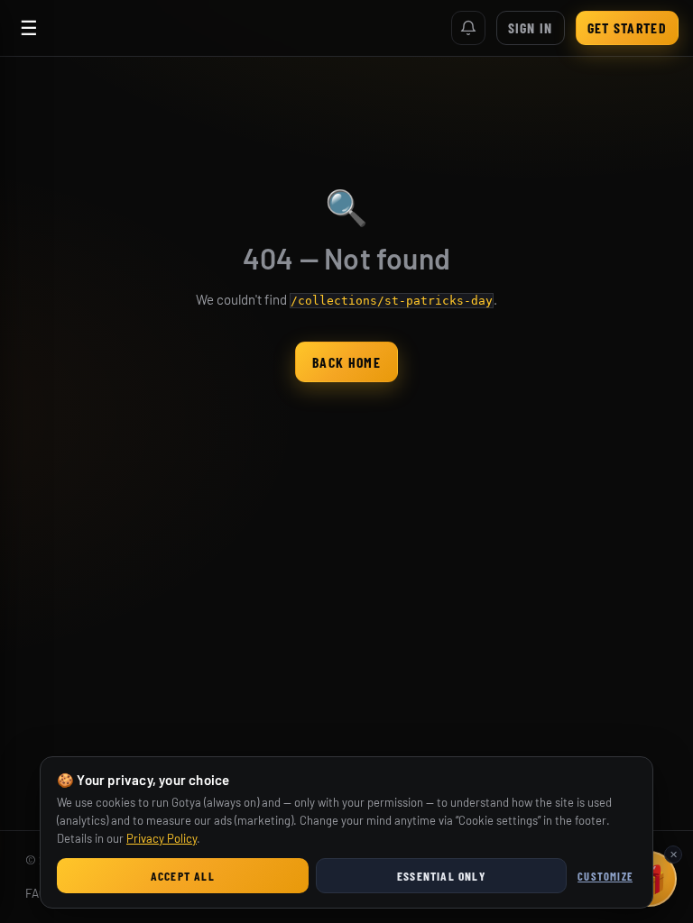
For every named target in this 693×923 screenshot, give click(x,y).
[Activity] (468, 28)
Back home (346, 361)
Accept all (183, 875)
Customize (605, 876)
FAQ (35, 892)
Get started (627, 27)
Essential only (441, 875)
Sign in (530, 27)
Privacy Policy (161, 838)
